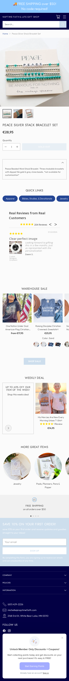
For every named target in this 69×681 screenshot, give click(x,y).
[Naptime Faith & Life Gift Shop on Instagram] (9, 631)
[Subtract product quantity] (6, 146)
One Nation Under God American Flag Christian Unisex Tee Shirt (17, 329)
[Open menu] (64, 17)
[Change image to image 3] (28, 113)
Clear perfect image (23, 239)
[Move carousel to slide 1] (30, 516)
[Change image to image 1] (7, 113)
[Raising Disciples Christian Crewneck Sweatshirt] (48, 308)
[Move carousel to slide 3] (35, 516)
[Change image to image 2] (17, 113)
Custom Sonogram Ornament (13, 258)
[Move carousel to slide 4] (38, 516)
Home (5, 33)
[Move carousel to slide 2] (33, 516)
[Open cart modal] (58, 17)
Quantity (7, 140)
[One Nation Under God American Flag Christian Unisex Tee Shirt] (17, 308)
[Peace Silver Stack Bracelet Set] (34, 72)
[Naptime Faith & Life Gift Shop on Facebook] (4, 631)
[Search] (62, 24)
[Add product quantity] (17, 146)
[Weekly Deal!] (8, 428)
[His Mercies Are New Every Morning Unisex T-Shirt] (50, 398)
